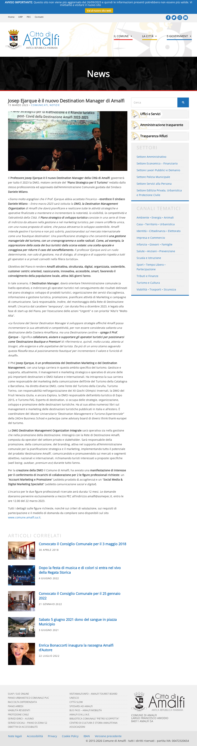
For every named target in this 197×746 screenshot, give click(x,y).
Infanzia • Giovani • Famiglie (154, 244)
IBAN (86, 736)
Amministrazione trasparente (161, 125)
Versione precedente (108, 736)
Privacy (52, 736)
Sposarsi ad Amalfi (81, 706)
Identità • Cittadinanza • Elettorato (158, 231)
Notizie (55, 105)
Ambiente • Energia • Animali (155, 217)
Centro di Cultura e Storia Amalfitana (93, 722)
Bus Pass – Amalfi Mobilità (85, 710)
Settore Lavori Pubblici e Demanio (158, 170)
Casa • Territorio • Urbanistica (156, 224)
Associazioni (77, 726)
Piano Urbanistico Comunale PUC (28, 697)
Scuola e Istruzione (149, 258)
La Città (147, 36)
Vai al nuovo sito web (99, 10)
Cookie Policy (70, 736)
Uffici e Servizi (150, 114)
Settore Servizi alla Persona (154, 183)
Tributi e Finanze (147, 276)
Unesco (74, 697)
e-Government (177, 36)
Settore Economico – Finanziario (157, 163)
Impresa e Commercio (151, 237)
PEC (29, 16)
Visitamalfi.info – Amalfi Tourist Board (93, 693)
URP (20, 16)
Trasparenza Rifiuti (154, 136)
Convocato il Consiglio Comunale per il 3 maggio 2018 (82, 544)
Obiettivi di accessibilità (23, 726)
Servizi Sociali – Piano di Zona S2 (27, 722)
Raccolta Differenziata (22, 702)
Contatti (39, 16)
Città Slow (76, 702)
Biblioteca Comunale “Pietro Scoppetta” (94, 718)
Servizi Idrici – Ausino (21, 718)
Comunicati (39, 105)
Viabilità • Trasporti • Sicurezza (156, 289)
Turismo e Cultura (148, 283)
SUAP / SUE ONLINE (18, 693)
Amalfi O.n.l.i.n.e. (79, 714)
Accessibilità (35, 736)
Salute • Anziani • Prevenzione (156, 251)
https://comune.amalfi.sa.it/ (119, 5)
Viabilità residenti (19, 710)
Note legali (15, 736)
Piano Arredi (15, 706)
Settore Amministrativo (151, 157)
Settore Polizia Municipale (153, 177)
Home (11, 16)
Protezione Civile (18, 714)
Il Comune (121, 36)
